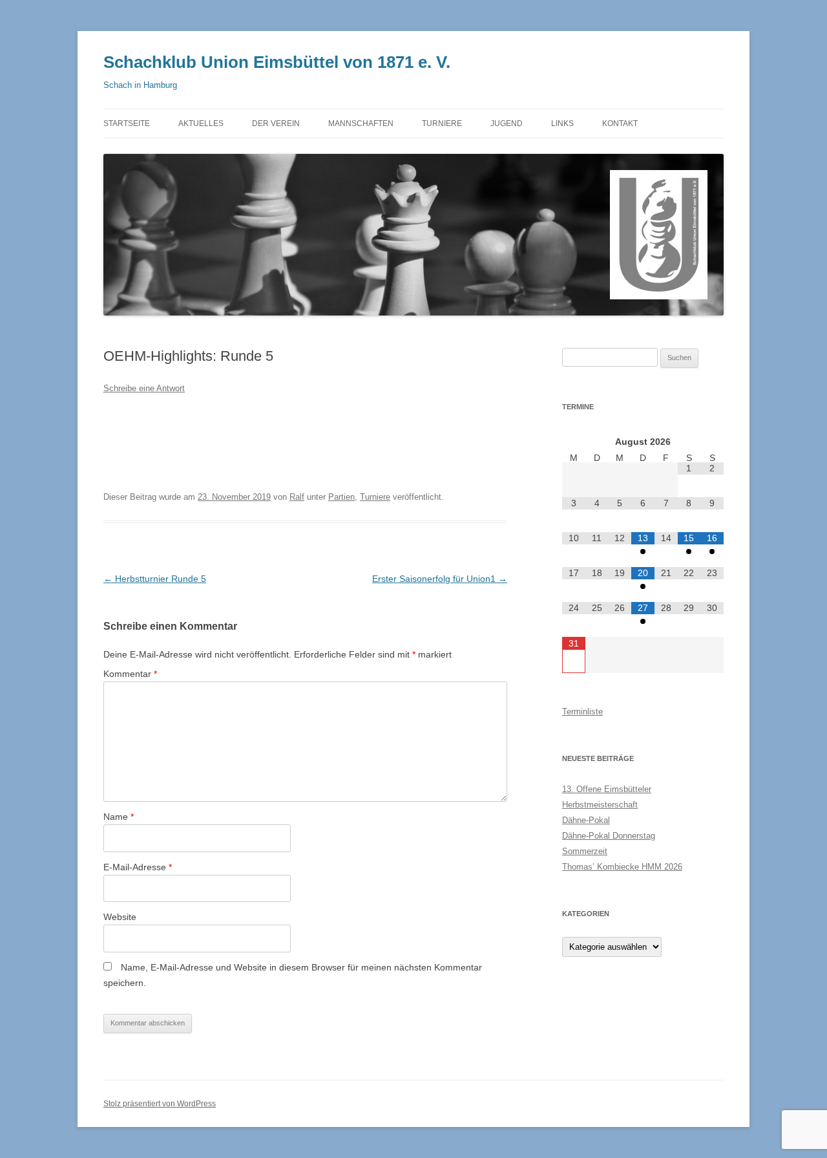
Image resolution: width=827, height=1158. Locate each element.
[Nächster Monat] (712, 441)
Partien (341, 497)
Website (119, 917)
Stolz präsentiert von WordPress (159, 1103)
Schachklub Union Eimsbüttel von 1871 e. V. (276, 62)
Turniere (375, 497)
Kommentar (130, 674)
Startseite (126, 123)
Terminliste (582, 711)
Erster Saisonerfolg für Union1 (439, 579)
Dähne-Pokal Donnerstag (608, 836)
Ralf (296, 497)
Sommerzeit (584, 851)
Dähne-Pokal (586, 820)
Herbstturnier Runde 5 (154, 579)
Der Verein (276, 123)
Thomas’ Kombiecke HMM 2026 (622, 867)
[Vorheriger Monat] (573, 441)
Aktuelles (201, 123)
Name (118, 816)
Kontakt (620, 123)
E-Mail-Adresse (137, 867)
